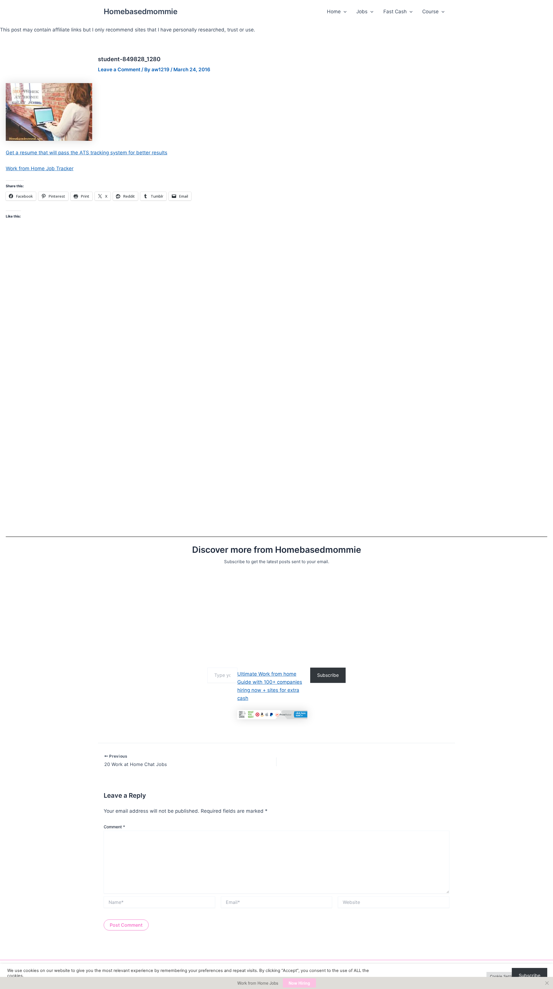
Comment (114, 826)
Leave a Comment (119, 69)
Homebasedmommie (140, 11)
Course (430, 11)
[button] (343, 11)
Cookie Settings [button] (504, 976)
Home (334, 11)
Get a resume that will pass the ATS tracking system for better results (86, 153)
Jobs (362, 11)
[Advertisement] (178, 614)
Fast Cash (395, 11)
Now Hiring (299, 983)
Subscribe (328, 675)
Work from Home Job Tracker (39, 168)
